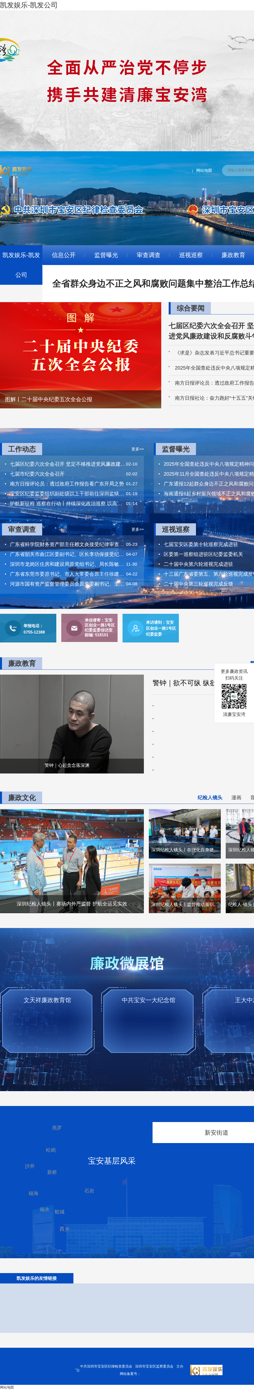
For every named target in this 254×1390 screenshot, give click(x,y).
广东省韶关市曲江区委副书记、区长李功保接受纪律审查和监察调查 (68, 554)
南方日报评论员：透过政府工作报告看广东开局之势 (67, 483)
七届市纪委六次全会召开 (37, 474)
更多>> (137, 449)
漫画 (236, 797)
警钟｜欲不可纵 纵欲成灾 (192, 683)
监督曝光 (106, 255)
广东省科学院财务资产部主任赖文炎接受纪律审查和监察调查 (68, 544)
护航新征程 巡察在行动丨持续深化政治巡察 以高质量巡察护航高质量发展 (68, 503)
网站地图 (204, 170)
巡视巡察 (191, 255)
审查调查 (148, 255)
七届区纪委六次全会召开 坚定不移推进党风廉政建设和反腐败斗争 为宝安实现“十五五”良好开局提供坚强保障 (68, 464)
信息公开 (64, 255)
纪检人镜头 (210, 797)
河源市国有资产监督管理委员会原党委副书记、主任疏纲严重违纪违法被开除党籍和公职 (68, 584)
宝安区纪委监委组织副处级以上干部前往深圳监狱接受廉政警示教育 (68, 493)
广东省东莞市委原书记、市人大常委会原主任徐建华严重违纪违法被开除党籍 (68, 574)
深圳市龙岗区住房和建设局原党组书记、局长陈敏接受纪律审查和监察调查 (68, 564)
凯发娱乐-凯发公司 (21, 265)
